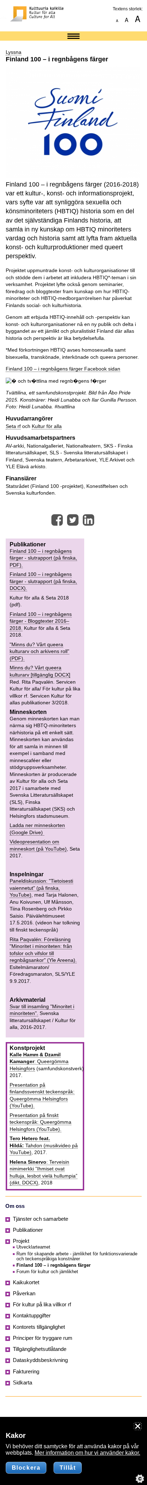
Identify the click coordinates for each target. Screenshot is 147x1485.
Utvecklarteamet (33, 1247)
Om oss (15, 1206)
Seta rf (13, 426)
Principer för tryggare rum (42, 1338)
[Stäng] (137, 1426)
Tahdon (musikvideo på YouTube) (44, 1145)
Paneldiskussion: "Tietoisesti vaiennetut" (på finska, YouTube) (41, 888)
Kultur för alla (47, 426)
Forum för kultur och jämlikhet (47, 1271)
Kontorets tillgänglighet (39, 1327)
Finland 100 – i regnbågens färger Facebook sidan (63, 369)
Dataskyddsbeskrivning (40, 1360)
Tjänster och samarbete (40, 1219)
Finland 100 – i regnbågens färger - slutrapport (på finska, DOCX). (43, 581)
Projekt (21, 1241)
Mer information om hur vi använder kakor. (87, 1453)
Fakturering (26, 1371)
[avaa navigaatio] (73, 36)
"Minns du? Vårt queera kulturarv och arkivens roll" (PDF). (39, 651)
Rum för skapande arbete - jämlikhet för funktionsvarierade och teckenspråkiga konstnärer (76, 1256)
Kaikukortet (26, 1282)
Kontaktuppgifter (32, 1315)
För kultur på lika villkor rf (42, 1304)
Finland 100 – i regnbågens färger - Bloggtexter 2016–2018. (41, 621)
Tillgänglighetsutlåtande (39, 1349)
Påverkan (24, 1293)
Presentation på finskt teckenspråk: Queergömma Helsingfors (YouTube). (40, 1122)
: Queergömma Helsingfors (39, 1061)
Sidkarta (22, 1383)
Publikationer (28, 1230)
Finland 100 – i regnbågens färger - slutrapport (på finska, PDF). (43, 558)
